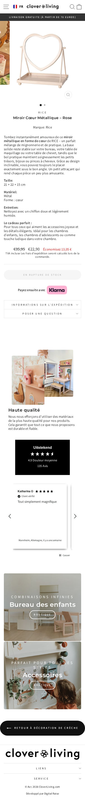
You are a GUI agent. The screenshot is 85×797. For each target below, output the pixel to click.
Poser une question (42, 313)
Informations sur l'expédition (42, 304)
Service (41, 778)
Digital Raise (51, 793)
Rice (42, 112)
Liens (41, 768)
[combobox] (18, 6)
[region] (42, 516)
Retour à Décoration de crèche (45, 728)
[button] (10, 516)
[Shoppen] (42, 607)
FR (21, 7)
